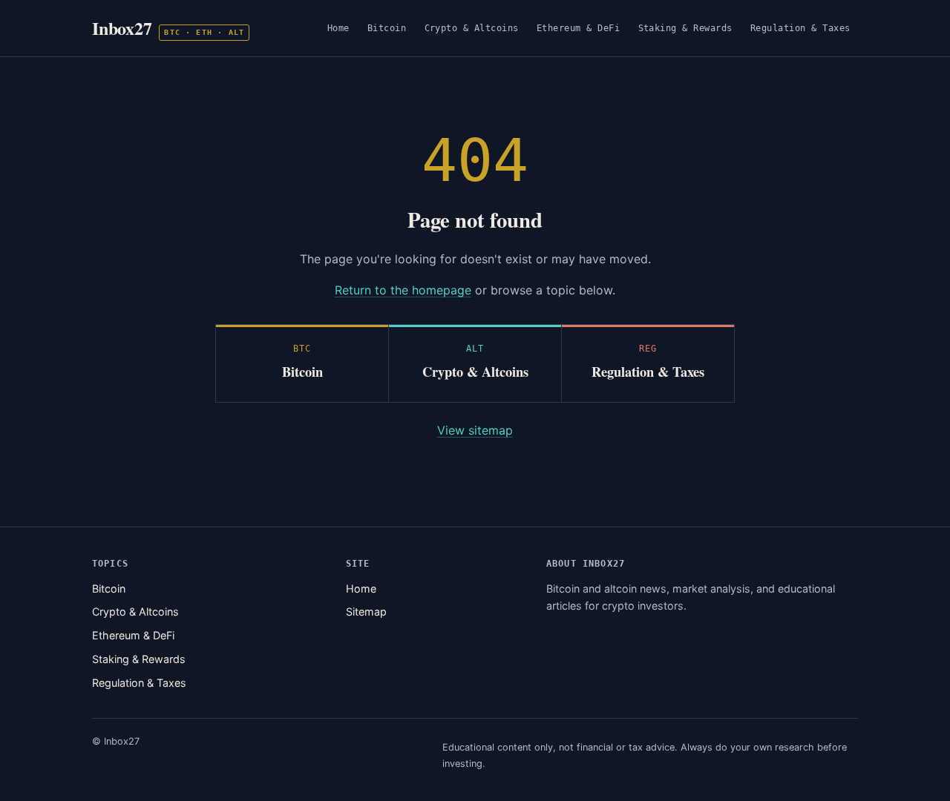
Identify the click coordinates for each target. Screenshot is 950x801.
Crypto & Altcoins (472, 27)
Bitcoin (387, 27)
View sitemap (475, 430)
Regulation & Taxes (800, 27)
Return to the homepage (403, 290)
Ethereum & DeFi (578, 27)
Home (338, 27)
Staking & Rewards (685, 27)
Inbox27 (168, 28)
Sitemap (366, 611)
